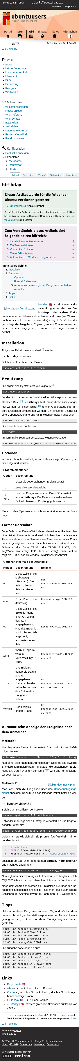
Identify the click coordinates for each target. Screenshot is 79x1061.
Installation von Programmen (27, 241)
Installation (15, 269)
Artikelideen (12, 126)
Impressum (39, 1044)
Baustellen (11, 122)
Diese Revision (15, 1015)
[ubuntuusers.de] (25, 19)
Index (8, 64)
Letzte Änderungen (16, 68)
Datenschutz (26, 1044)
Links (12, 297)
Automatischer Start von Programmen (32, 257)
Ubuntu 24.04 (18, 206)
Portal (8, 31)
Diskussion (55, 175)
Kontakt (14, 1044)
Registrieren (70, 6)
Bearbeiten (28, 175)
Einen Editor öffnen (21, 253)
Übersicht (11, 76)
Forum (20, 31)
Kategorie (11, 88)
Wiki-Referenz (13, 114)
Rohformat (15, 165)
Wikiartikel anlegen (16, 107)
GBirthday (13, 1000)
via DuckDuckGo (68, 43)
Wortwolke (11, 92)
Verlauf (42, 175)
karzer (64, 1015)
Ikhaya (42, 31)
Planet (55, 31)
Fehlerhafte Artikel (16, 134)
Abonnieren (71, 175)
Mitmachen (70, 31)
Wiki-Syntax (12, 119)
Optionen (19, 277)
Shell (73, 1018)
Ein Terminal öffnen (21, 245)
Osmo (11, 992)
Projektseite (14, 984)
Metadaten (15, 161)
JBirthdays (13, 1004)
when (10, 988)
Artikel (15, 175)
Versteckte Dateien (21, 249)
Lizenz (5, 1044)
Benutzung (11, 84)
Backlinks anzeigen (17, 153)
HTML (12, 169)
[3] (21, 401)
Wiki (31, 31)
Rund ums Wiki (14, 138)
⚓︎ (73, 241)
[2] (52, 385)
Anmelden (56, 6)
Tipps (12, 293)
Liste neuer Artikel (16, 72)
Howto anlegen (14, 111)
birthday (13, 49)
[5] (47, 746)
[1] (43, 349)
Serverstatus (53, 1044)
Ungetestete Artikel (16, 130)
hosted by (7, 2)
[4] (39, 406)
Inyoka (17, 1030)
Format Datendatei (25, 281)
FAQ (8, 80)
